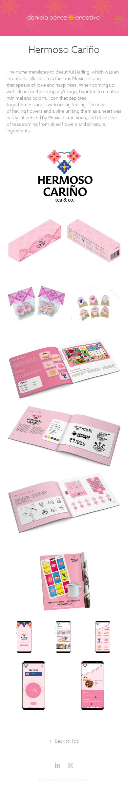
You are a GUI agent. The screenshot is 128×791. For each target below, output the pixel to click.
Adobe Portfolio (75, 779)
